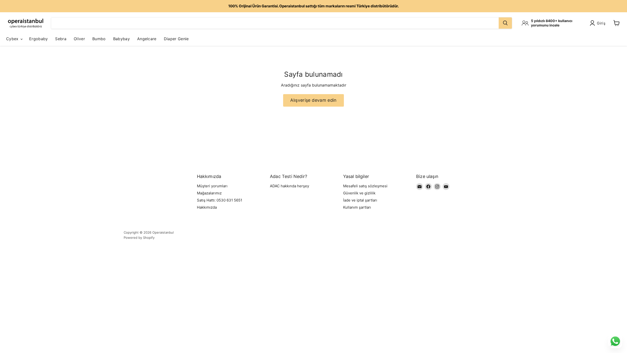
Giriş (601, 23)
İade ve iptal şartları (360, 200)
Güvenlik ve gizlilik (359, 193)
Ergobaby (38, 38)
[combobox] (275, 23)
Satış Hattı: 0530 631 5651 (219, 200)
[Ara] (505, 23)
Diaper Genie (176, 38)
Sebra (60, 38)
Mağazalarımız (209, 193)
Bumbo (99, 38)
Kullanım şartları (357, 207)
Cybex (13, 38)
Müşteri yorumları (212, 186)
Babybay (121, 38)
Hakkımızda (207, 207)
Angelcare (147, 38)
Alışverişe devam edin (313, 100)
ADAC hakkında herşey (289, 186)
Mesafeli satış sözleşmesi (365, 186)
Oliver (79, 38)
